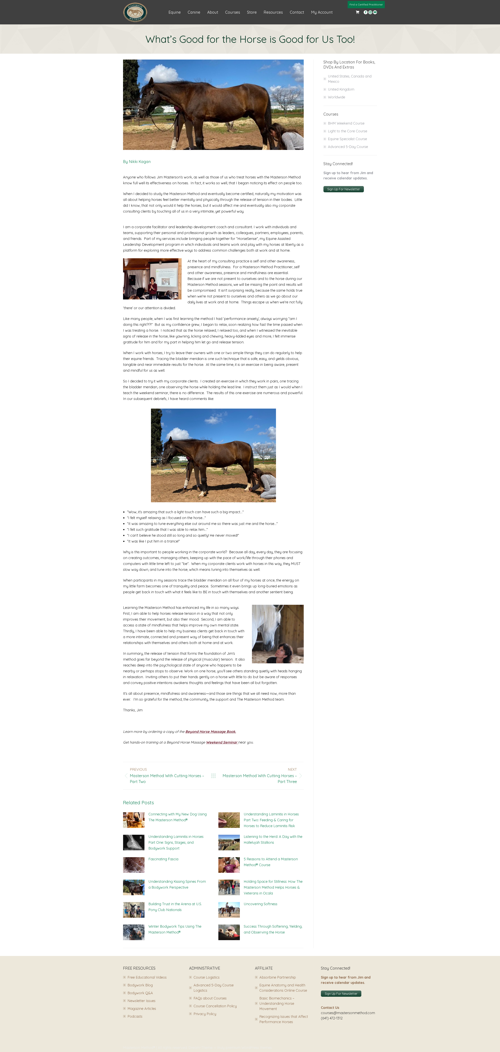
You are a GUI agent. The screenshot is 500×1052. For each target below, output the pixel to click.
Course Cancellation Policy (215, 1006)
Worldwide (336, 97)
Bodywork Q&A (140, 993)
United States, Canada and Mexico (349, 79)
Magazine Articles (142, 1008)
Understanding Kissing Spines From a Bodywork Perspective (177, 884)
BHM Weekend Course (346, 123)
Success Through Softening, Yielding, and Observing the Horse (273, 929)
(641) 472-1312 (332, 1018)
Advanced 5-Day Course (348, 146)
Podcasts (135, 1016)
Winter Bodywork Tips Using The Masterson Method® (174, 929)
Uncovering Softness (260, 904)
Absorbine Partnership (277, 977)
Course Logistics (207, 977)
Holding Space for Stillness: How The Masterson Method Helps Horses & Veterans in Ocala (273, 887)
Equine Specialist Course (347, 139)
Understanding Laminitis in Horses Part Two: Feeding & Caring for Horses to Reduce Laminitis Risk (271, 820)
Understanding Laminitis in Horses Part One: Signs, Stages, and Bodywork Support (176, 842)
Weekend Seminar (222, 742)
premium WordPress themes (249, 1047)
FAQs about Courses (210, 998)
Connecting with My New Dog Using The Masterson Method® (177, 817)
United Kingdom (341, 89)
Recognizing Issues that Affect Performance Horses (283, 1019)
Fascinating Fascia (163, 859)
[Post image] (134, 820)
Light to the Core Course (347, 131)
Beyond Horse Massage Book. (210, 731)
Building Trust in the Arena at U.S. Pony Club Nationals (175, 907)
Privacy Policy (205, 1014)
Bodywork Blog (140, 985)
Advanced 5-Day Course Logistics (214, 988)
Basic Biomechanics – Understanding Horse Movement (276, 1003)
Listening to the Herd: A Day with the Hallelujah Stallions (273, 839)
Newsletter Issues (141, 1001)
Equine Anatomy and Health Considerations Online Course (283, 988)
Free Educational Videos (147, 977)
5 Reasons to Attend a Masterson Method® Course (271, 862)
